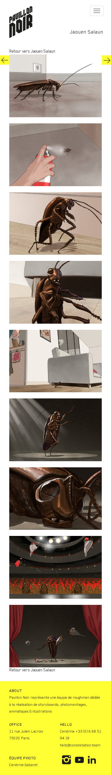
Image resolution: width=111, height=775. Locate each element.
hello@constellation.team (80, 745)
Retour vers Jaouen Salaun (32, 51)
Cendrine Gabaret (23, 765)
